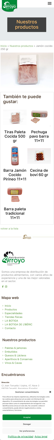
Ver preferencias (27, 431)
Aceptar (27, 417)
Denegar (27, 424)
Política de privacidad (20, 436)
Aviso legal (41, 436)
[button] (50, 392)
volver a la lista (9, 228)
